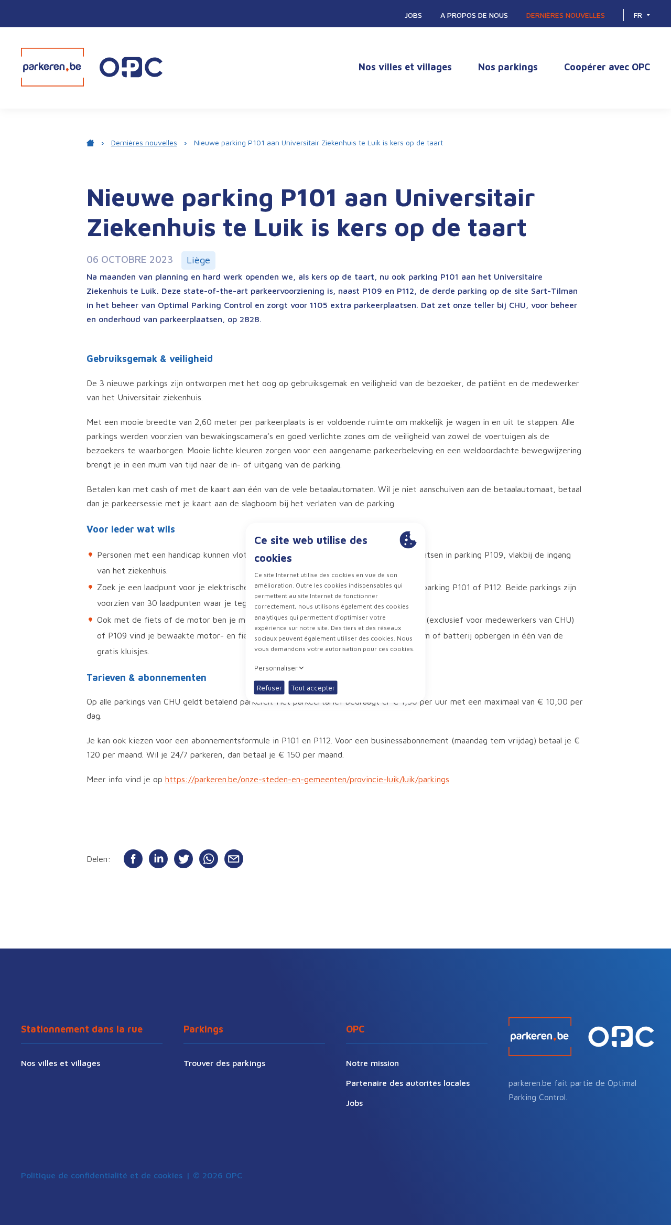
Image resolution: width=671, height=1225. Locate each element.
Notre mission (372, 1063)
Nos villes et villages (405, 66)
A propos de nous (474, 14)
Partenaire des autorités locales (408, 1083)
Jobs (413, 14)
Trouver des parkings (224, 1063)
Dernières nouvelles (565, 14)
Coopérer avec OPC (607, 66)
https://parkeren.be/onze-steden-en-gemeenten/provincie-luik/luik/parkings (307, 779)
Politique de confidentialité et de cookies (101, 1175)
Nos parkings (508, 66)
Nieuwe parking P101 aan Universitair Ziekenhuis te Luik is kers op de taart (318, 142)
